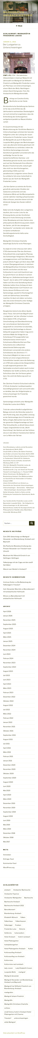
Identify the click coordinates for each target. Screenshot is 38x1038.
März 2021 (7, 752)
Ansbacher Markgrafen (13, 898)
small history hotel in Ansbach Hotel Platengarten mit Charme (17, 1013)
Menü (20, 26)
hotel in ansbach (24, 937)
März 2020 (7, 799)
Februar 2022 (8, 718)
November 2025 (9, 620)
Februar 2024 (8, 658)
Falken (22, 917)
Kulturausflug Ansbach (12, 952)
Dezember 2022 (9, 697)
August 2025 (8, 629)
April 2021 (7, 748)
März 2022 (7, 714)
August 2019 (8, 816)
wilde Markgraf (10, 1022)
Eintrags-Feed (8, 859)
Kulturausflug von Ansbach (14, 956)
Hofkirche (8, 933)
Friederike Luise (10, 929)
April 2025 (7, 633)
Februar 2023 (8, 692)
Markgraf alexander (11, 976)
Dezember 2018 (9, 833)
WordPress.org (8, 867)
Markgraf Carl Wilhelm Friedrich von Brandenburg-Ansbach (17, 987)
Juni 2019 (6, 820)
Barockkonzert (9, 909)
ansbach (7, 890)
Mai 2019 (6, 825)
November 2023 (9, 663)
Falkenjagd (8, 925)
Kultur (30, 949)
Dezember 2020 (9, 765)
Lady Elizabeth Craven (24, 968)
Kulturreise (8, 960)
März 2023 (7, 688)
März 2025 (7, 637)
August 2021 (8, 739)
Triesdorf (7, 1018)
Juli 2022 (6, 710)
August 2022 (8, 705)
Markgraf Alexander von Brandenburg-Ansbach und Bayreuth (18, 981)
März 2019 (7, 829)
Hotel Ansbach (9, 937)
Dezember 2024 (9, 646)
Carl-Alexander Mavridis (12, 589)
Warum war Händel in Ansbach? (15, 569)
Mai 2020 (6, 790)
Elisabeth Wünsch (11, 917)
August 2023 (8, 671)
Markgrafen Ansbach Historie (18, 14)
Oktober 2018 (8, 837)
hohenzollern (19, 933)
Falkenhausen (21, 921)
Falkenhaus (8, 921)
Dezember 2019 (9, 803)
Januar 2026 (7, 616)
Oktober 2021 (8, 731)
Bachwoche (28, 898)
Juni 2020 (6, 786)
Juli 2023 (6, 675)
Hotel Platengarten (11, 941)
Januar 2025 (7, 641)
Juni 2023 (6, 680)
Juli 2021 (6, 744)
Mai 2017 (6, 842)
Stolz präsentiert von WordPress (14, 1033)
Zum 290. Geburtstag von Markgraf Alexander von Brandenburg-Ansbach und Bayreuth (18, 539)
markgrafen (8, 992)
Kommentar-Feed (9, 863)
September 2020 (9, 778)
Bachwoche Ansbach (12, 902)
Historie (22, 929)
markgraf (21, 972)
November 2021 (9, 727)
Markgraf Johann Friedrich (14, 996)
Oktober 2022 (8, 701)
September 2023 (9, 667)
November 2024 (9, 650)
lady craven (8, 968)
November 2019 (9, 808)
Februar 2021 (8, 756)
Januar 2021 (7, 761)
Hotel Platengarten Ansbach (14, 949)
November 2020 (9, 769)
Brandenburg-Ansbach (12, 913)
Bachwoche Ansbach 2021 (14, 906)
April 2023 (7, 684)
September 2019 (9, 812)
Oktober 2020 (8, 773)
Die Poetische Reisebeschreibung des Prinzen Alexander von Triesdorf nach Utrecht (17, 548)
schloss (7, 1008)
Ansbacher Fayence (11, 894)
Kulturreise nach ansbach (13, 964)
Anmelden (7, 855)
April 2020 (7, 795)
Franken (18, 925)
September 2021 (9, 735)
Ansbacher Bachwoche (21, 890)
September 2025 (9, 624)
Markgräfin (8, 1000)
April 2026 (7, 611)
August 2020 (8, 782)
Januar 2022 (7, 722)
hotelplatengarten (11, 945)
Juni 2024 (6, 654)
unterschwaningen (21, 1018)
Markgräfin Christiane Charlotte (16, 1004)
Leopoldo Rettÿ (10, 972)
